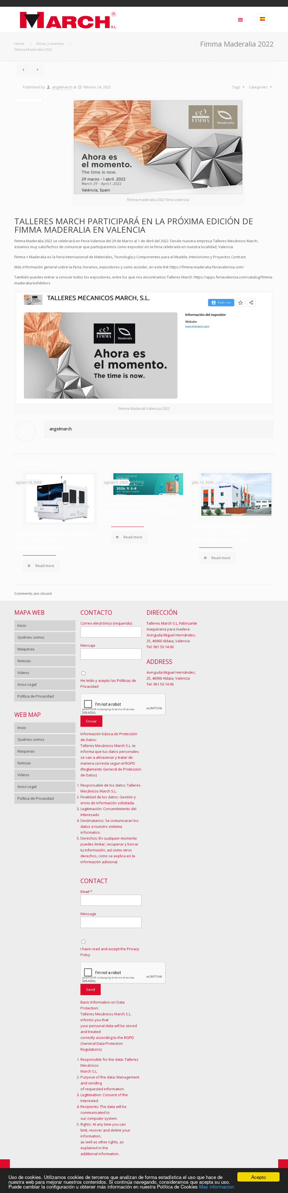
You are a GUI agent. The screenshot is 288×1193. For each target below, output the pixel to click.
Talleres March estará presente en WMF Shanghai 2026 (141, 512)
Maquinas (26, 649)
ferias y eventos (50, 43)
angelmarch (62, 87)
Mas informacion (216, 1186)
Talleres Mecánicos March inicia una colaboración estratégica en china (227, 532)
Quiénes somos (30, 637)
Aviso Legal (27, 684)
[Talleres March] (68, 19)
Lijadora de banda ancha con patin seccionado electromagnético (54, 540)
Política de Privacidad (35, 696)
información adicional (98, 861)
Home (19, 43)
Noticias (24, 660)
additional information (99, 1153)
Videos (23, 672)
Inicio (21, 625)
